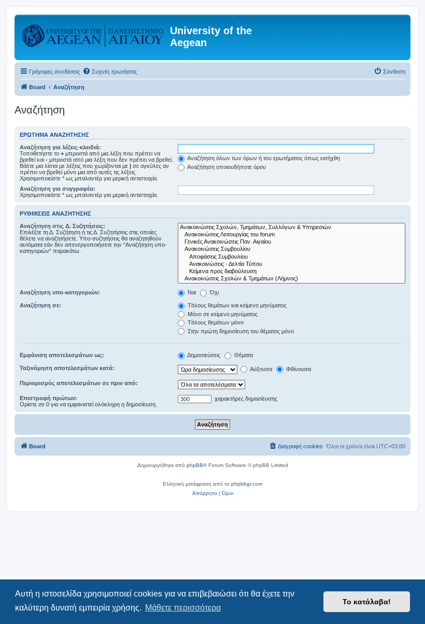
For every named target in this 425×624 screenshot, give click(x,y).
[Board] (93, 33)
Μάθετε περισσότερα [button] (183, 607)
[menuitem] (109, 71)
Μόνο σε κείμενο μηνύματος (222, 314)
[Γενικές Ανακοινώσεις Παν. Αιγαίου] (291, 242)
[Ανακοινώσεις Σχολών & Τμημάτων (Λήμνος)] (291, 278)
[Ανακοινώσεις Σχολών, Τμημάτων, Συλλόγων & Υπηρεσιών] (291, 227)
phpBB (195, 465)
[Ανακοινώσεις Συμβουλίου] (291, 249)
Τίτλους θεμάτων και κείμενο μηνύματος (236, 305)
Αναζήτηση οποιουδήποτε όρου (226, 167)
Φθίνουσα (298, 369)
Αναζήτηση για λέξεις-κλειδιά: (60, 147)
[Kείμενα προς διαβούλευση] (291, 271)
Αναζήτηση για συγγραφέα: (57, 189)
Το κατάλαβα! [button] (367, 602)
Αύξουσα (260, 369)
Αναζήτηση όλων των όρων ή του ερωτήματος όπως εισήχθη (263, 158)
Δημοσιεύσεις (203, 355)
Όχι (213, 292)
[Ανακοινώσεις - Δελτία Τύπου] (291, 264)
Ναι (191, 292)
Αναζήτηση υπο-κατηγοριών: (60, 292)
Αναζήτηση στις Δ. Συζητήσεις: (62, 226)
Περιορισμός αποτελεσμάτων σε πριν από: (79, 383)
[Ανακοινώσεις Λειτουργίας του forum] (291, 234)
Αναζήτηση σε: (40, 305)
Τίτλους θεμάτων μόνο (215, 322)
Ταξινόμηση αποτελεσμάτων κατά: (67, 368)
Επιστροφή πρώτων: (48, 398)
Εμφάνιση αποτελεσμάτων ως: (62, 355)
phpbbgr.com (246, 484)
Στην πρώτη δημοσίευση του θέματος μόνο (240, 331)
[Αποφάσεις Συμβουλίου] (291, 257)
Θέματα (243, 355)
